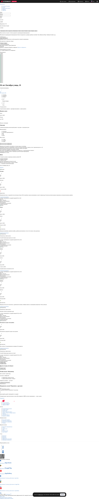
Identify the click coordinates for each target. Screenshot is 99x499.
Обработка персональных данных (6, 498)
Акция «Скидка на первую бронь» (9, 412)
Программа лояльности (6, 439)
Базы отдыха (4, 431)
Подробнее (2, 398)
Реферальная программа (7, 438)
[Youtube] (3, 451)
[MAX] (3, 448)
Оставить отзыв (3, 363)
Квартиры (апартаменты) (7, 426)
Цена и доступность (3, 38)
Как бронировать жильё (7, 408)
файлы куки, (40, 494)
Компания (4, 435)
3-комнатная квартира (4, 197)
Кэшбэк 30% (4, 410)
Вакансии (4, 436)
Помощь (4, 422)
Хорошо (62, 494)
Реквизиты (4, 437)
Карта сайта (2, 496)
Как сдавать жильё (6, 419)
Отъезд (1, 14)
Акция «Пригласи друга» (7, 411)
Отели (3, 427)
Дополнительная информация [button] (6, 143)
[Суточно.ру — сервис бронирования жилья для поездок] (6, 1)
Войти (88, 1)
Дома (3, 429)
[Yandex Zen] (3, 452)
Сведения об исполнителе (5, 382)
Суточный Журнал (6, 414)
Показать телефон (3, 43)
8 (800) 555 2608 (5, 404)
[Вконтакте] (3, 449)
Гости (1, 16)
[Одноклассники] (3, 446)
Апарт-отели (4, 428)
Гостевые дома (5, 430)
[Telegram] (3, 445)
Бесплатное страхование (7, 421)
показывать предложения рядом (7, 163)
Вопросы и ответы (6, 415)
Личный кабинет (5, 402)
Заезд (1, 12)
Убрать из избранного (22, 47)
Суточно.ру (8, 494)
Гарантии (4, 413)
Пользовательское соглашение (6, 497)
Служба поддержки (6, 403)
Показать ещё (2, 362)
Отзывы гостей (5, 409)
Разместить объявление (6, 420)
